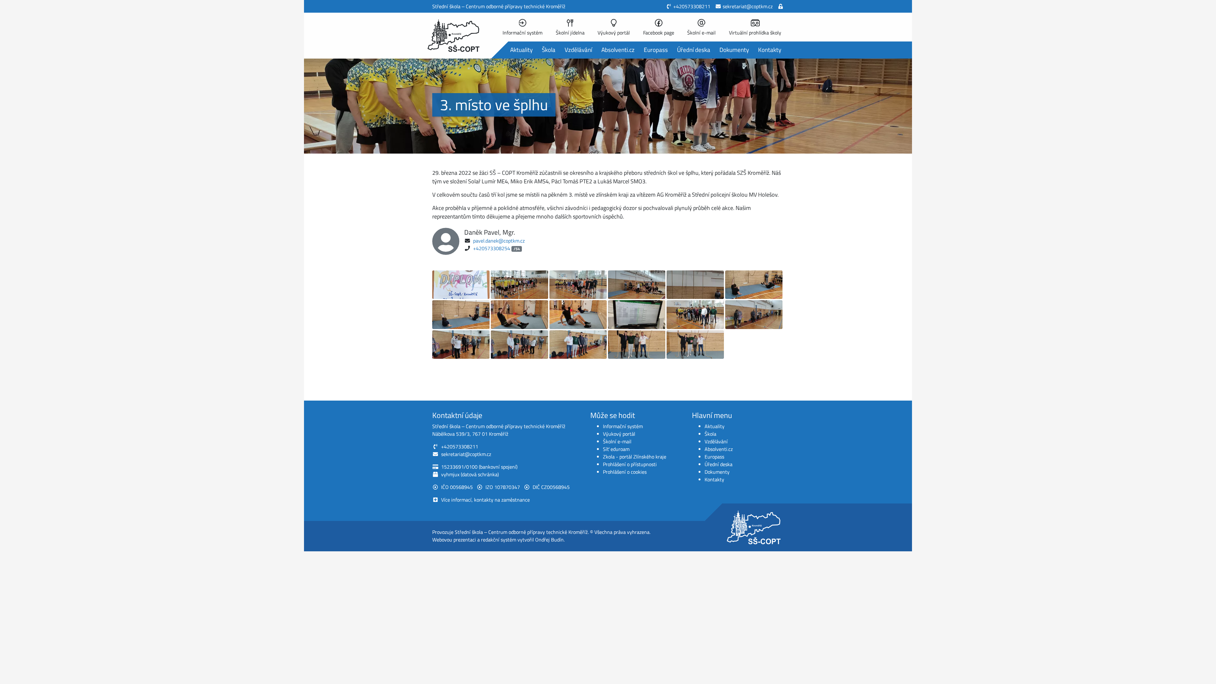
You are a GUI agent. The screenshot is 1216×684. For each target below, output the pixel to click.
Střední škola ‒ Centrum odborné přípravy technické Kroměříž (521, 532)
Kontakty (769, 49)
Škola (548, 49)
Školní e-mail (617, 441)
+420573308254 (491, 248)
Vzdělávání (578, 49)
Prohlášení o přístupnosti (630, 464)
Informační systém (623, 426)
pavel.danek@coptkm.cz (499, 240)
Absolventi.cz (618, 49)
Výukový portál (619, 434)
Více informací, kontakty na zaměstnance (485, 500)
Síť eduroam (616, 449)
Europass (656, 49)
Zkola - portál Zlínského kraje (634, 456)
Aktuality (521, 49)
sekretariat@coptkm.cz (747, 6)
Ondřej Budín (549, 539)
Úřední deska (693, 49)
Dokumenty (734, 49)
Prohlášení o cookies (625, 472)
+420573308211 (692, 6)
